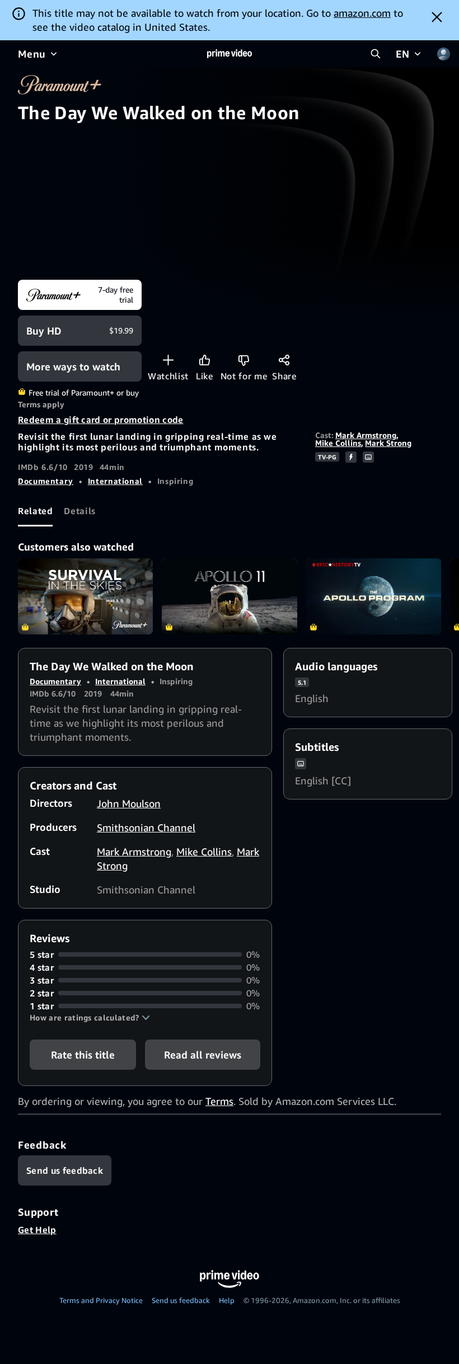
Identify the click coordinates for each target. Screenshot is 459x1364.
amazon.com (362, 13)
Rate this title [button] (83, 1054)
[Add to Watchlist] (168, 360)
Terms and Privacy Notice (101, 1300)
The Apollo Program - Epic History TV (373, 596)
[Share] (284, 360)
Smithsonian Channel (146, 827)
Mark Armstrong (365, 435)
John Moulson (129, 803)
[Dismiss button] (437, 16)
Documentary (45, 481)
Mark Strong (388, 443)
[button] (90, 1018)
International (115, 481)
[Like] (205, 360)
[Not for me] (244, 360)
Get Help (37, 1229)
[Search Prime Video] (376, 53)
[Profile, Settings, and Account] (443, 53)
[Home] (229, 53)
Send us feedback (181, 1300)
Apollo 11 (229, 596)
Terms (219, 1101)
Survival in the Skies (85, 596)
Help (227, 1300)
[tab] (35, 511)
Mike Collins (338, 443)
